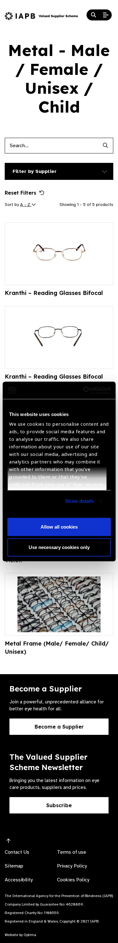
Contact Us (17, 852)
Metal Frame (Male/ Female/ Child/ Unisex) (57, 647)
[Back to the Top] (8, 841)
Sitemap (14, 866)
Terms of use (71, 852)
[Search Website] (93, 15)
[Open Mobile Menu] (106, 15)
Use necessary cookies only (59, 547)
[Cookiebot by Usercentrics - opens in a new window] (84, 390)
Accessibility (19, 880)
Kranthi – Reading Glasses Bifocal (54, 293)
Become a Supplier (59, 727)
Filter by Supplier (35, 171)
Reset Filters (20, 193)
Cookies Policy (73, 880)
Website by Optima (20, 935)
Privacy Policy (72, 866)
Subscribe (59, 805)
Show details (79, 500)
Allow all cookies (59, 526)
